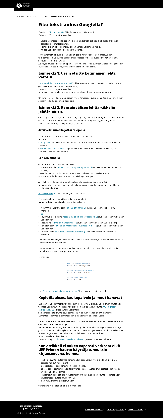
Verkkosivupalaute (94, 410)
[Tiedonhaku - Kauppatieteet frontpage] (23, 5)
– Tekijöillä (43, 142)
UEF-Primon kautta (55, 32)
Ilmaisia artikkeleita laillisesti (70, 339)
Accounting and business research (79, 216)
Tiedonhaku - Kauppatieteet (27, 16)
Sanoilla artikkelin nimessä (53, 148)
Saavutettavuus (135, 410)
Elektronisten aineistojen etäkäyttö (60, 291)
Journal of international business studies (75, 225)
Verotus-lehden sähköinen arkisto (54, 83)
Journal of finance (75, 207)
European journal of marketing (70, 231)
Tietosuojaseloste (115, 410)
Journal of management (63, 222)
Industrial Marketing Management (73, 167)
